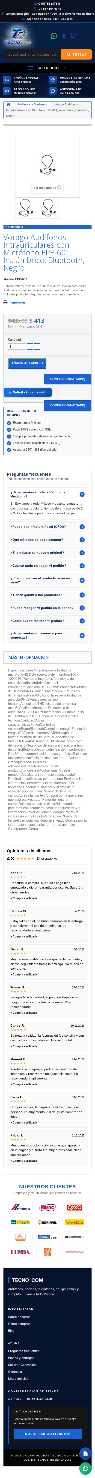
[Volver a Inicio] (8, 105)
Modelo (8, 279)
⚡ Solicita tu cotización (28, 392)
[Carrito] (73, 36)
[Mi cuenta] (64, 36)
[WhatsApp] (54, 36)
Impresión (17, 302)
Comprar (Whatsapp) (67, 379)
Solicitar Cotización (22, 1365)
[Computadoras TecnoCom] (26, 36)
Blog (11, 1330)
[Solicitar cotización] (85, 1453)
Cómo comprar (19, 1324)
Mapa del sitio (18, 1378)
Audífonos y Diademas (32, 104)
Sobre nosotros (19, 1317)
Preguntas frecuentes (23, 1351)
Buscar (80, 54)
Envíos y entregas (21, 1358)
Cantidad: (15, 339)
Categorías (48, 68)
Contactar (15, 1372)
